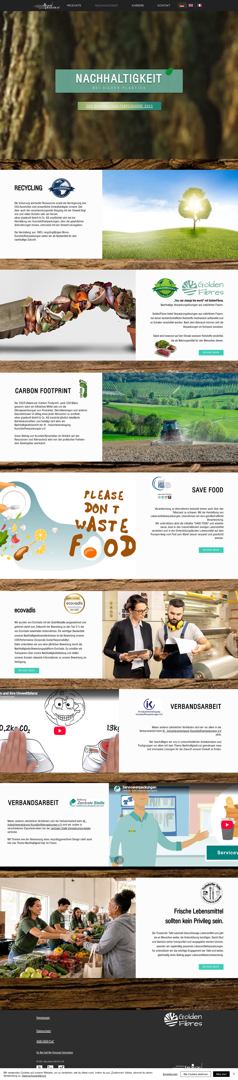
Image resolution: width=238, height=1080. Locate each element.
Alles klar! (221, 1074)
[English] (190, 5)
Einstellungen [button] (170, 1074)
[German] (182, 5)
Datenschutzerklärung (34, 1075)
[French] (199, 5)
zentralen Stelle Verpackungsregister (71, 828)
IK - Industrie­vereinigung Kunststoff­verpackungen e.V (192, 731)
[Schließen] (234, 1074)
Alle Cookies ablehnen (195, 1074)
